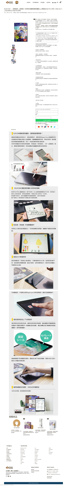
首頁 (36, 19)
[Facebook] (52, 2)
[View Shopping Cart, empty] (60, 2)
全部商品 (39, 19)
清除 (36, 114)
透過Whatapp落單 (47, 120)
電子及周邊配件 (43, 19)
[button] (9, 19)
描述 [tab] (12, 129)
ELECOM (36, 23)
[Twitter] (54, 2)
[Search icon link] (57, 2)
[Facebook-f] (6, 476)
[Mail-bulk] (10, 476)
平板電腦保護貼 (39, 20)
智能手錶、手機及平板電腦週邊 (52, 23)
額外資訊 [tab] (14, 129)
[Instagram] (55, 2)
